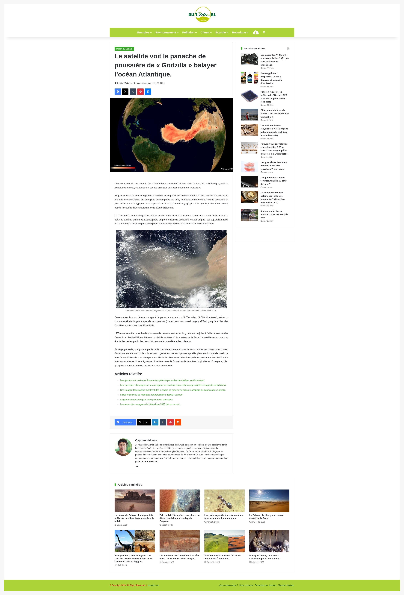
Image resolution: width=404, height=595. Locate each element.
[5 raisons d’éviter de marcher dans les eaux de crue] (249, 215)
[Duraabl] (202, 14)
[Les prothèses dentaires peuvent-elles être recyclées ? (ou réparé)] (249, 166)
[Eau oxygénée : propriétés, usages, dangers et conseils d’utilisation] (249, 78)
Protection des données (265, 585)
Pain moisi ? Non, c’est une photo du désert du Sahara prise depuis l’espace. (180, 518)
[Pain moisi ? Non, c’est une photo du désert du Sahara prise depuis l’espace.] (180, 500)
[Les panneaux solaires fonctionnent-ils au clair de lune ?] (249, 182)
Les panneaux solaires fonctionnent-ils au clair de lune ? (273, 180)
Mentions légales (286, 585)
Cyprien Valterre (124, 83)
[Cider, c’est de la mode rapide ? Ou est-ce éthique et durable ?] (249, 114)
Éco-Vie (220, 32)
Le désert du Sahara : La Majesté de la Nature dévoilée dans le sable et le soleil (134, 518)
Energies (143, 32)
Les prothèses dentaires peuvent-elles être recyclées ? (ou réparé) (274, 165)
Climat (205, 32)
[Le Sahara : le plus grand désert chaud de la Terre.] (269, 500)
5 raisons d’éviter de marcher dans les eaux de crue (274, 214)
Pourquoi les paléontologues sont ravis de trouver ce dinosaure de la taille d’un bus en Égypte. (133, 558)
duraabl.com (153, 585)
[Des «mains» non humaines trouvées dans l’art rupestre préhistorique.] (180, 541)
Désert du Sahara (124, 49)
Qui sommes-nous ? (228, 585)
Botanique (239, 32)
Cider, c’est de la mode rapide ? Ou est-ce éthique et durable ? (275, 113)
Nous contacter (246, 585)
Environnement (165, 32)
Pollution (188, 32)
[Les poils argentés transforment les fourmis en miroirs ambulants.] (224, 500)
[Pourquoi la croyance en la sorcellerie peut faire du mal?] (269, 541)
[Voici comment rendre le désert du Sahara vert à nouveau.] (224, 541)
